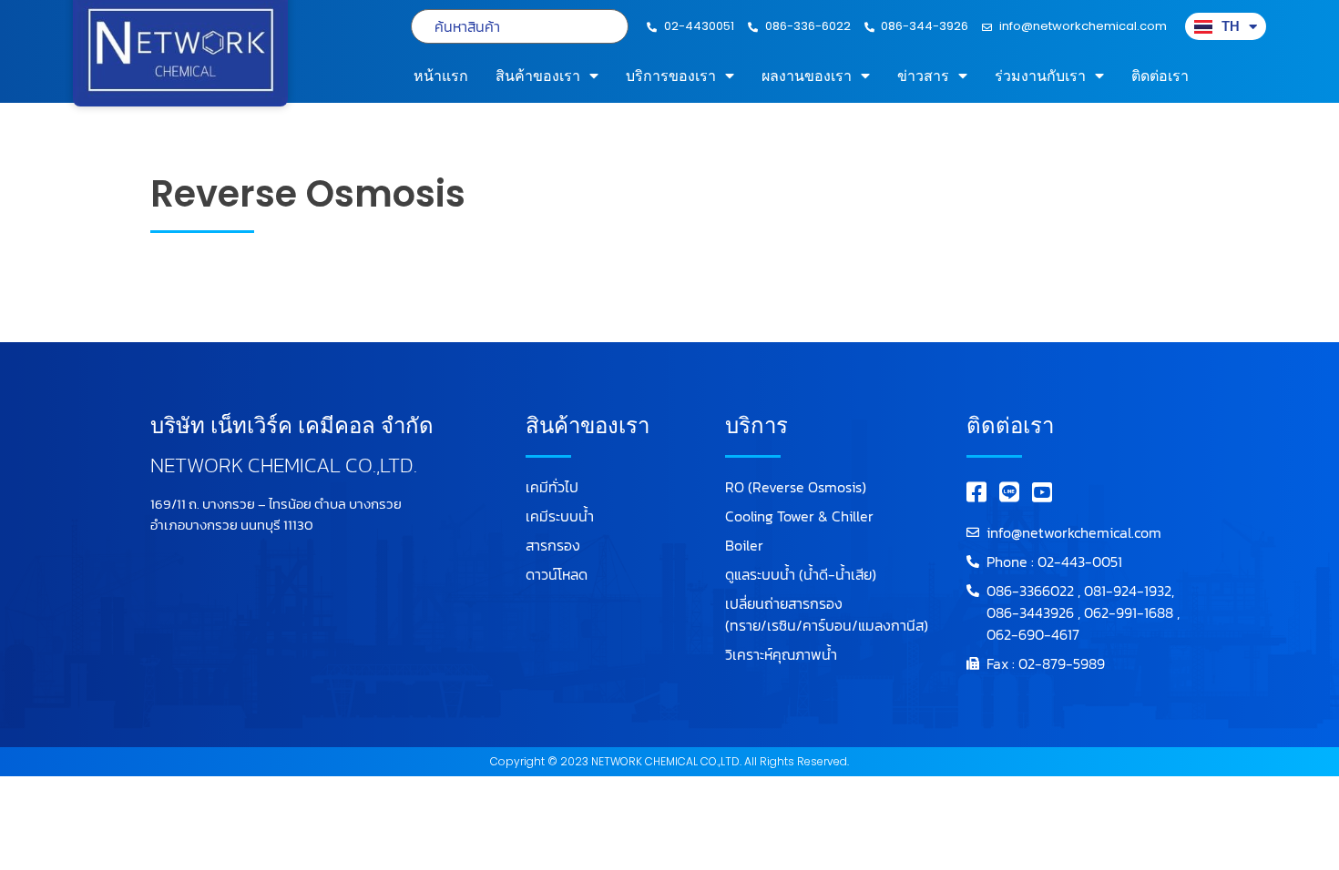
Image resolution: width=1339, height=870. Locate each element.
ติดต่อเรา (1160, 75)
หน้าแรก (441, 75)
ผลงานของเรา (806, 75)
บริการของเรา (671, 75)
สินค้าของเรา (538, 75)
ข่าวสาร (923, 75)
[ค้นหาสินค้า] (520, 26)
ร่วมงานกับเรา (1040, 75)
